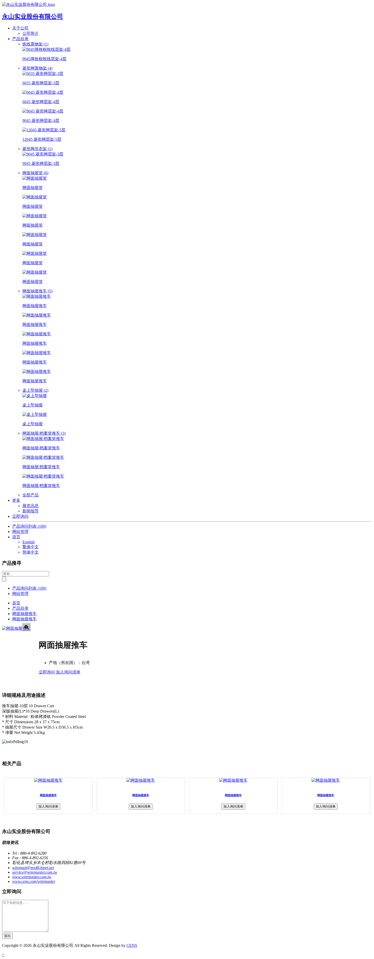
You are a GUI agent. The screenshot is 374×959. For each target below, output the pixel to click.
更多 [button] (16, 500)
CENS (131, 945)
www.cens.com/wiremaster (33, 881)
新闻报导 (30, 511)
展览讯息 (30, 506)
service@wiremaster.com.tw (34, 872)
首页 (16, 603)
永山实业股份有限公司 (32, 16)
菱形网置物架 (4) (37, 68)
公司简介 (30, 33)
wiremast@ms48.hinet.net (33, 868)
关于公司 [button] (20, 28)
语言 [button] (16, 537)
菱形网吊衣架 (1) (37, 149)
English (28, 542)
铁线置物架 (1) (35, 44)
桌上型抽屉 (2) (35, 390)
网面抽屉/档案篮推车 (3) (44, 433)
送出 (7, 936)
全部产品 (30, 495)
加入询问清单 (68, 672)
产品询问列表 (29, 526)
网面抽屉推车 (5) (37, 291)
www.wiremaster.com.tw (31, 877)
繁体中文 (30, 547)
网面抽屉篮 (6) (35, 173)
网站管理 (20, 531)
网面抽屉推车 (24, 613)
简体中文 (30, 552)
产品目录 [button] (20, 39)
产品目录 (20, 608)
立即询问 (20, 516)
